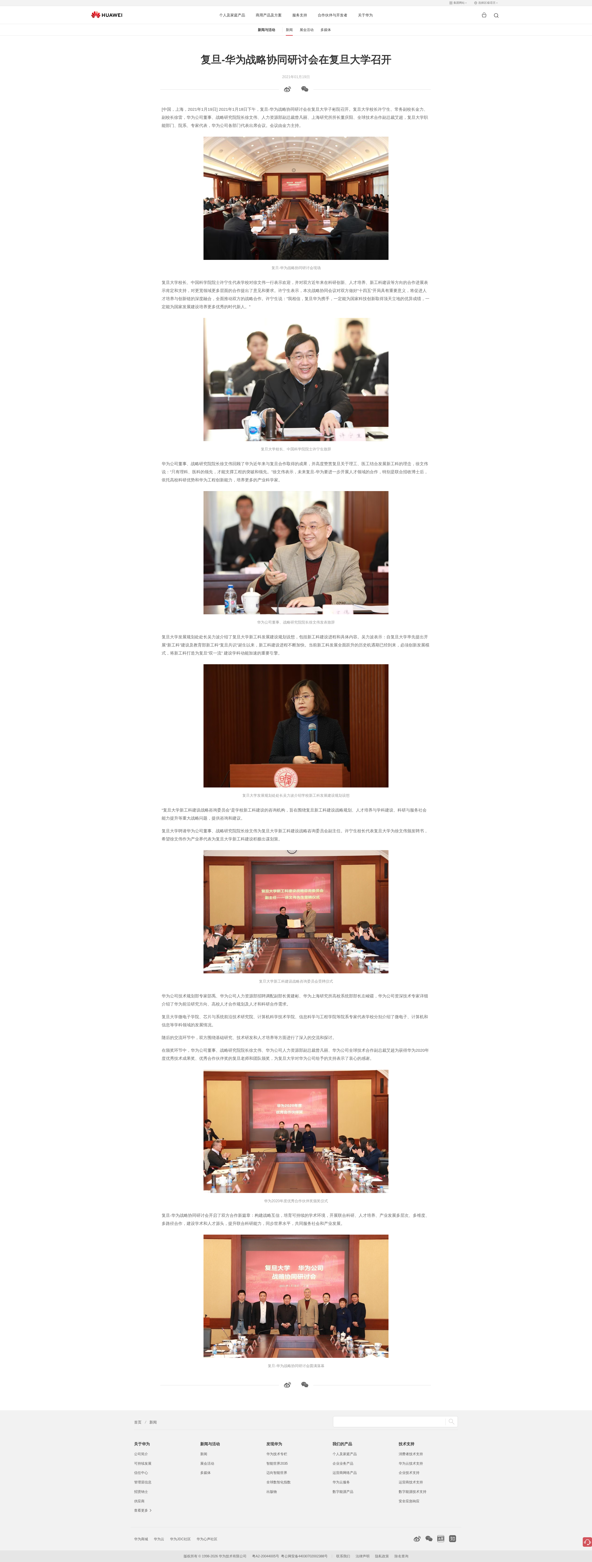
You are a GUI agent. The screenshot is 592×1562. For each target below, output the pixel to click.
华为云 (159, 1539)
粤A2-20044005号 (265, 1556)
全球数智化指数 (278, 1482)
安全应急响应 (409, 1501)
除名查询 (401, 1556)
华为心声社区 (207, 1539)
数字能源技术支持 (412, 1492)
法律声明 (363, 1556)
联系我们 (343, 1556)
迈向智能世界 (276, 1473)
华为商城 (141, 1539)
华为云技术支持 (411, 1463)
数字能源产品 (343, 1492)
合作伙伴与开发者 (332, 15)
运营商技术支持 (411, 1482)
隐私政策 (382, 1556)
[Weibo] (287, 90)
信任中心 (141, 1473)
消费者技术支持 (411, 1454)
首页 (138, 1422)
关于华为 (365, 15)
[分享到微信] (304, 90)
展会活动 (307, 30)
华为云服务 (341, 1482)
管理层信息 (142, 1482)
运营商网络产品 (345, 1473)
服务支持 (299, 15)
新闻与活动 (266, 30)
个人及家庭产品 (232, 15)
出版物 (271, 1492)
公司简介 (141, 1454)
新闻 (289, 30)
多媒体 (326, 30)
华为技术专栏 (276, 1454)
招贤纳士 (141, 1492)
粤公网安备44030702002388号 (304, 1556)
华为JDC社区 (180, 1539)
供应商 (139, 1501)
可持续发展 (142, 1463)
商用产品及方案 (269, 15)
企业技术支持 (409, 1473)
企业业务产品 (343, 1463)
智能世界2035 (277, 1463)
